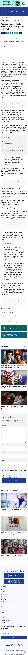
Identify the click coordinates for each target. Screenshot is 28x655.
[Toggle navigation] (23, 11)
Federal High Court (15, 284)
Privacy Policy (4, 596)
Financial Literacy (5, 620)
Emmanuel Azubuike (23, 513)
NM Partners (4, 599)
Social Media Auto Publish (8, 654)
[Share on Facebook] (7, 33)
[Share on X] (3, 33)
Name (4, 445)
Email (4, 452)
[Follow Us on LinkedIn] (15, 645)
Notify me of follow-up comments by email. (14, 476)
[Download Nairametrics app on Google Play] (14, 575)
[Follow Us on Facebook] (12, 645)
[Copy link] (20, 33)
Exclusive (3, 610)
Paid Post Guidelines (6, 601)
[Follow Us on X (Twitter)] (22, 645)
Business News (8, 17)
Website (4, 460)
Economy (3, 612)
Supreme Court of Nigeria (8, 316)
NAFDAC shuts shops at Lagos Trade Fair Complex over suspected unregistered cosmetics (14, 556)
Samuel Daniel (24, 536)
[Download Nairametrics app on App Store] (14, 581)
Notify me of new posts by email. (11, 477)
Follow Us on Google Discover (17, 41)
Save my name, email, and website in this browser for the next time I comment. (14, 470)
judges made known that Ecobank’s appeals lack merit (13, 76)
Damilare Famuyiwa (14, 38)
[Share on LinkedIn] (12, 33)
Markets (3, 615)
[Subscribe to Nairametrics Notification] (25, 652)
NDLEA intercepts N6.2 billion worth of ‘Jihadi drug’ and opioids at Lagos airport (13, 533)
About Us (3, 591)
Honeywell (12, 312)
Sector (2, 617)
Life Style (3, 622)
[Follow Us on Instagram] (19, 645)
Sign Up (14, 637)
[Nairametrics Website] (9, 11)
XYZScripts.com (21, 654)
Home (2, 17)
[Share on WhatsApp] (16, 33)
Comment (5, 425)
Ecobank (4, 312)
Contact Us (3, 594)
